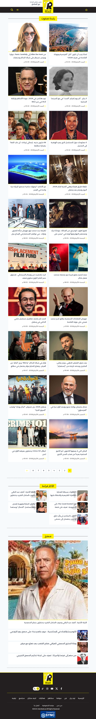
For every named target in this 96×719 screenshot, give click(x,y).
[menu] (17, 10)
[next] (27, 470)
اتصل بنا (36, 705)
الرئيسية (81, 698)
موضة (58, 698)
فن (65, 698)
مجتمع (22, 698)
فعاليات (42, 698)
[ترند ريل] (48, 6)
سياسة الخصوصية (48, 705)
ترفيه (14, 698)
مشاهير (51, 698)
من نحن (59, 705)
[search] (12, 10)
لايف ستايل (31, 698)
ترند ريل (72, 698)
